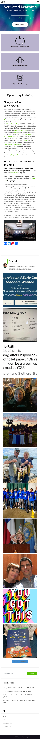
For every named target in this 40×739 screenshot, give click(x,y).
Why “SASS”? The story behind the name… (15, 700)
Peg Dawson (28, 134)
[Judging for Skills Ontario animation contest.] (20, 500)
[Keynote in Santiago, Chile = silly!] (20, 536)
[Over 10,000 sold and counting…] (20, 641)
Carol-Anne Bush (10, 136)
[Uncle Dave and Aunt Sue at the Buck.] (20, 465)
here (25, 140)
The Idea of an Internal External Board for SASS (17, 695)
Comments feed (7, 723)
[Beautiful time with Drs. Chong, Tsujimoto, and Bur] (20, 395)
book (16, 132)
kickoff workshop (12, 124)
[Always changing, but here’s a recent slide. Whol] (20, 325)
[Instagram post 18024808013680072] (20, 290)
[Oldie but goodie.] (20, 360)
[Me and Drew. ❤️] (20, 571)
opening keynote (20, 130)
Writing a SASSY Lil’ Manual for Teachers (15, 688)
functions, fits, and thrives (13, 155)
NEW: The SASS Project (20, 18)
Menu (3, 2)
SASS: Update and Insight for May (13, 691)
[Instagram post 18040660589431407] (20, 606)
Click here (14, 173)
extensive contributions (12, 144)
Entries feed (6, 720)
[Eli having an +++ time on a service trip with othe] (20, 430)
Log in (4, 716)
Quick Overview (19, 24)
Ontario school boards (11, 120)
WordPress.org (7, 727)
